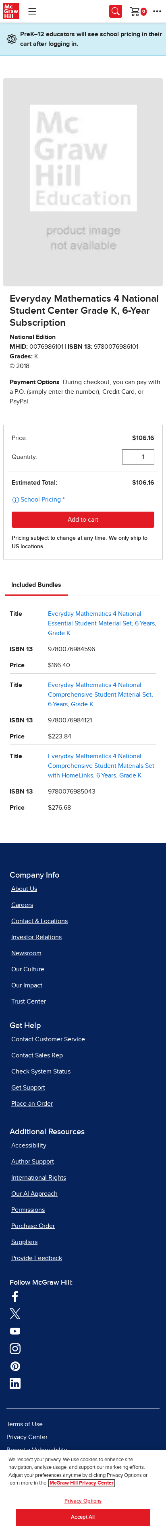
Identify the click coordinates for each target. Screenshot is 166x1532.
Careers (22, 905)
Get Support (28, 1087)
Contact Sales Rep (37, 1055)
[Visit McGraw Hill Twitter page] (15, 1313)
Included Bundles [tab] (36, 585)
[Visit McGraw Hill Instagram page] (15, 1348)
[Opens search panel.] (115, 11)
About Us (24, 889)
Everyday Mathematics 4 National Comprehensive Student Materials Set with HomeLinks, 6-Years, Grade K (101, 766)
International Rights (38, 1177)
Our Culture (27, 969)
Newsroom (26, 953)
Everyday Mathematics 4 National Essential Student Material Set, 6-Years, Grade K (102, 623)
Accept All (83, 1517)
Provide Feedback (36, 1258)
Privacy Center (27, 1437)
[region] (83, 1491)
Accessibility (28, 1145)
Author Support (32, 1161)
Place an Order (32, 1103)
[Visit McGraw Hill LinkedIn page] (15, 1383)
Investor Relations (36, 937)
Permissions (28, 1210)
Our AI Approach (34, 1194)
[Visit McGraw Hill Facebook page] (15, 1296)
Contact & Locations (39, 921)
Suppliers (24, 1242)
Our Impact (26, 985)
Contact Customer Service (48, 1039)
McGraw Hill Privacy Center (82, 1483)
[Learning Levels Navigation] (32, 11)
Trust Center (28, 1001)
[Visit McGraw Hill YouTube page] (15, 1331)
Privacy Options (83, 1501)
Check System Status (41, 1071)
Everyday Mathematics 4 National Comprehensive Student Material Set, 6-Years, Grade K (100, 694)
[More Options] (157, 11)
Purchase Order (33, 1226)
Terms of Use (24, 1424)
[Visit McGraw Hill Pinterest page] (15, 1366)
